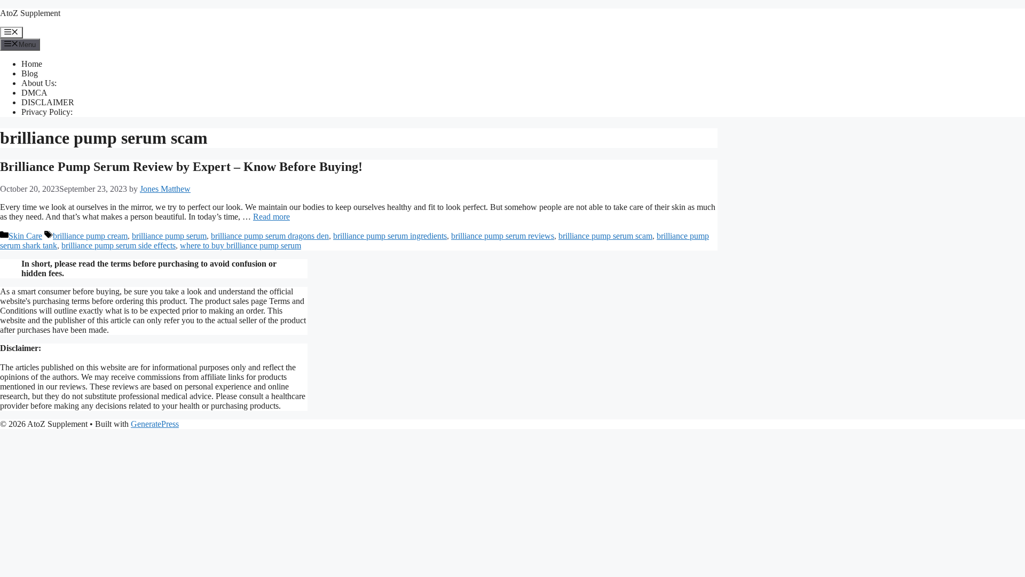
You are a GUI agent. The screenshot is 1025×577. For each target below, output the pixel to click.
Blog (29, 73)
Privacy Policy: (47, 111)
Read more (271, 216)
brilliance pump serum (169, 235)
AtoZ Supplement (30, 13)
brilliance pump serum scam (605, 235)
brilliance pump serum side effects (118, 245)
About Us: (39, 83)
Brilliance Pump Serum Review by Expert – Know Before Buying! (181, 167)
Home (31, 63)
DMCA (34, 92)
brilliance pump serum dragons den (270, 235)
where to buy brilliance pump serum (240, 245)
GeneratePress (155, 423)
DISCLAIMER (47, 102)
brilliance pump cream (90, 235)
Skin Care (25, 235)
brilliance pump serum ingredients (390, 235)
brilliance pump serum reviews (502, 235)
